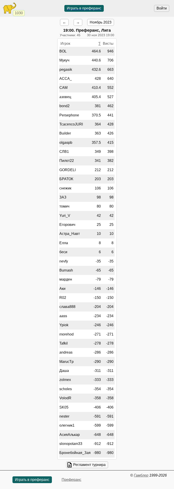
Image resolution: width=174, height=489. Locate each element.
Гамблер (141, 475)
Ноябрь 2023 (100, 22)
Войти (162, 8)
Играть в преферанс (84, 8)
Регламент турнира (89, 465)
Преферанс (71, 480)
